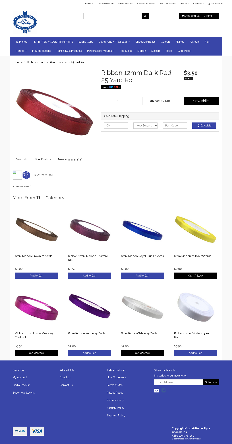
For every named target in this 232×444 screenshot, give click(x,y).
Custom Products (105, 3)
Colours (165, 41)
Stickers (155, 50)
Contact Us (198, 3)
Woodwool (184, 50)
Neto (198, 439)
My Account (20, 377)
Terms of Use (115, 385)
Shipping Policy (116, 415)
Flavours (195, 41)
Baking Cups (85, 41)
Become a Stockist (146, 3)
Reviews (62, 159)
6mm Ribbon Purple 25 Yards (86, 333)
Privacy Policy (115, 392)
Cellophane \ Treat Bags (113, 41)
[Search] (145, 16)
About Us (184, 3)
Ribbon (141, 50)
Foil (207, 41)
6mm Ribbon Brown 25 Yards (33, 256)
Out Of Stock (195, 275)
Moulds (20, 50)
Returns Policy (115, 400)
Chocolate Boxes (145, 41)
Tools (169, 50)
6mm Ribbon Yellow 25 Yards (192, 256)
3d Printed (21, 41)
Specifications (43, 159)
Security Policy (115, 407)
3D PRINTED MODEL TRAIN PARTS (53, 41)
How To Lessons (167, 3)
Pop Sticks (126, 50)
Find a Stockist (125, 3)
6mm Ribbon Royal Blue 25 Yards (142, 256)
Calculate (205, 125)
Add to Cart (36, 275)
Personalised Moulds (100, 50)
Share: (105, 87)
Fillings (180, 41)
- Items (198, 15)
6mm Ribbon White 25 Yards (139, 333)
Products (88, 3)
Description (22, 159)
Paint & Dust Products (69, 50)
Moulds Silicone (41, 50)
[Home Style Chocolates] (45, 21)
